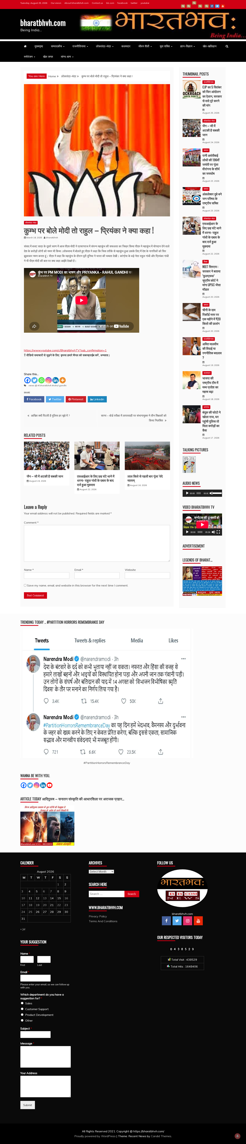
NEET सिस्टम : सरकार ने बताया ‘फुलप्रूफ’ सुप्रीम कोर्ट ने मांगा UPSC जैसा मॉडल (211, 278)
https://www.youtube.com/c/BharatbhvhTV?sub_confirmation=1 (65, 350)
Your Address (28, 1073)
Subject (26, 1028)
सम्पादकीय (56, 46)
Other (29, 1020)
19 (37, 905)
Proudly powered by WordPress (95, 1136)
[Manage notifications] (237, 1136)
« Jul (22, 929)
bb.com (110, 3)
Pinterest (77, 399)
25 (30, 912)
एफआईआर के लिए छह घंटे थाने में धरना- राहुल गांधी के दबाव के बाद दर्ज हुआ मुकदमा (95, 480)
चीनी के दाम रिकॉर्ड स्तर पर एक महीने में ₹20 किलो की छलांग (211, 316)
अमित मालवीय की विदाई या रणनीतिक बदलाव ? (212, 350)
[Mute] (211, 493)
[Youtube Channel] (49, 785)
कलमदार (125, 46)
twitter (134, 3)
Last (39, 965)
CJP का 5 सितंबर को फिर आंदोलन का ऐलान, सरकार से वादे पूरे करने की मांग (212, 96)
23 (66, 905)
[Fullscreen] (218, 532)
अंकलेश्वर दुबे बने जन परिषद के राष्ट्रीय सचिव (212, 198)
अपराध (206, 407)
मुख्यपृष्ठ (39, 46)
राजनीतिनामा (79, 46)
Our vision (56, 3)
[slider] (216, 493)
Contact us (97, 3)
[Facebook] (27, 380)
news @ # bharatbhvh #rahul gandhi (47, 385)
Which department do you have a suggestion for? (42, 996)
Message (27, 1043)
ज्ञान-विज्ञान (186, 46)
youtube (145, 3)
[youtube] (198, 920)
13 (45, 898)
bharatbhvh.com (43, 22)
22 (59, 905)
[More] (62, 380)
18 (30, 905)
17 (23, 905)
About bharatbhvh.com (76, 3)
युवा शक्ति (165, 46)
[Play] (187, 493)
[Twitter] (34, 380)
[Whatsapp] (41, 380)
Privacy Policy (98, 916)
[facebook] (166, 920)
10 (23, 898)
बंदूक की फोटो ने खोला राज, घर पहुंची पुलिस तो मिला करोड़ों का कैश (211, 421)
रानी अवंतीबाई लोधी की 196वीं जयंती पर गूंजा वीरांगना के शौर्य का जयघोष (211, 164)
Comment (31, 522)
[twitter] (177, 920)
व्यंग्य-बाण (66, 56)
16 (66, 898)
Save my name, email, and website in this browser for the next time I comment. (77, 585)
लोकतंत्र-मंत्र (103, 46)
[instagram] (187, 920)
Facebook (35, 399)
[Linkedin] (55, 380)
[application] (202, 493)
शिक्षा (205, 261)
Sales (28, 1003)
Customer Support (37, 1009)
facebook (122, 3)
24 (23, 912)
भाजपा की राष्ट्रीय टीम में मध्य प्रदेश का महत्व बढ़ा (210, 385)
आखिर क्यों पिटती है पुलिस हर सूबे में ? (50, 415)
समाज (206, 150)
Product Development (39, 1015)
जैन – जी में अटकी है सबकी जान (45, 476)
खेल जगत (48, 56)
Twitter (56, 399)
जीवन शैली (143, 46)
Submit (27, 1105)
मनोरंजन (28, 56)
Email (78, 570)
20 (45, 905)
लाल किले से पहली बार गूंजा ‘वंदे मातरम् (145, 478)
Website (130, 570)
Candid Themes (161, 1136)
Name (29, 570)
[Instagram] (48, 380)
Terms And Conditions (200, 6)
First (22, 965)
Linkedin (98, 399)
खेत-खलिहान (209, 46)
